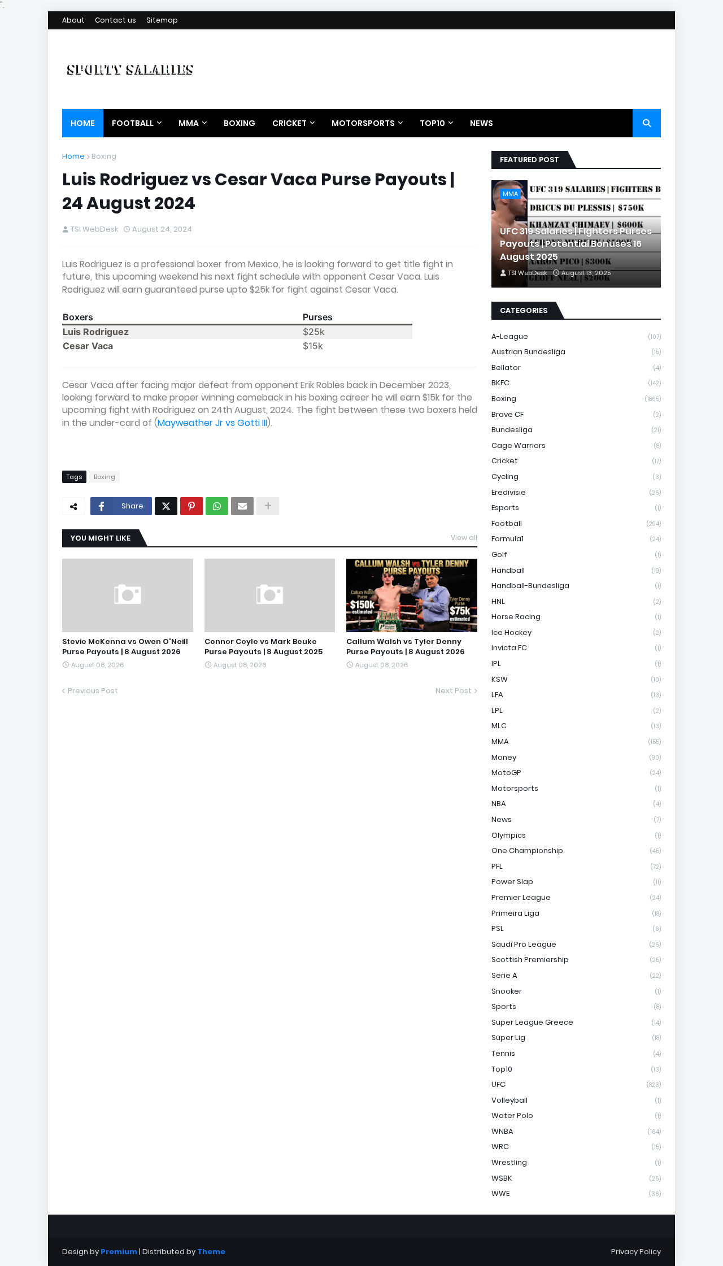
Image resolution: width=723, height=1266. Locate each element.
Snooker (576, 991)
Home (73, 156)
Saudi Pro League (576, 944)
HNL (576, 601)
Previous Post (93, 690)
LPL (576, 710)
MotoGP (576, 772)
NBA (576, 803)
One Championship (576, 850)
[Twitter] (166, 506)
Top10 (576, 1069)
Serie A (576, 975)
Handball (576, 570)
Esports (576, 507)
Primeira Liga (576, 913)
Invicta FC (576, 647)
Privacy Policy (636, 1251)
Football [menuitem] (133, 123)
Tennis (576, 1053)
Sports (576, 1006)
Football (576, 523)
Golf (576, 554)
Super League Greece (576, 1022)
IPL (576, 663)
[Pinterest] (191, 506)
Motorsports (576, 788)
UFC (576, 1084)
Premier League (576, 897)
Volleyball (576, 1100)
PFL (576, 866)
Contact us (115, 20)
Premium (119, 1251)
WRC (576, 1146)
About (73, 20)
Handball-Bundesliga (576, 585)
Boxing (104, 156)
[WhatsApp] (217, 506)
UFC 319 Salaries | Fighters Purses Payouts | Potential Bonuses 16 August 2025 (576, 244)
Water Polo (576, 1115)
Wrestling (576, 1162)
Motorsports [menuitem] (363, 123)
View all (464, 537)
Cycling (576, 476)
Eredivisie (576, 492)
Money (576, 757)
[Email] (242, 506)
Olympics (576, 835)
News (576, 819)
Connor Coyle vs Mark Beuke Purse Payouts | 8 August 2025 (263, 647)
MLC (576, 725)
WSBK (576, 1178)
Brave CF (576, 414)
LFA (576, 694)
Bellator (576, 367)
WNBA (576, 1131)
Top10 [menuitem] (432, 123)
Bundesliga (576, 429)
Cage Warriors (576, 445)
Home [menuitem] (83, 123)
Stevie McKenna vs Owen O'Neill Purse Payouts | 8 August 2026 (125, 647)
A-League (576, 336)
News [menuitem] (481, 123)
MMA (576, 741)
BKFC (576, 382)
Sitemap (162, 20)
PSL (576, 928)
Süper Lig (576, 1037)
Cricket (576, 460)
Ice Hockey (576, 632)
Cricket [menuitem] (289, 123)
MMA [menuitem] (188, 123)
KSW (576, 679)
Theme (211, 1251)
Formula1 (576, 538)
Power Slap (576, 881)
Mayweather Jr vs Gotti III (212, 422)
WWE (576, 1193)
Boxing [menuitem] (239, 123)
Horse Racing (576, 616)
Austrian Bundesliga (576, 351)
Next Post (453, 690)
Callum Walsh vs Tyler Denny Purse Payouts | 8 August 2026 (405, 647)
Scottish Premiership (576, 959)
